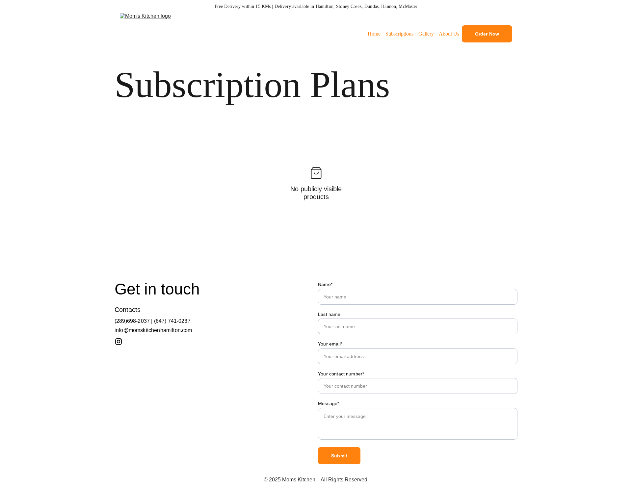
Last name (329, 314)
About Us (449, 34)
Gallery (426, 34)
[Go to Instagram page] (118, 341)
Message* (328, 403)
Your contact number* (341, 373)
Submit (339, 455)
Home (374, 34)
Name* (325, 284)
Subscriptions (399, 34)
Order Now (487, 34)
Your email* (330, 343)
